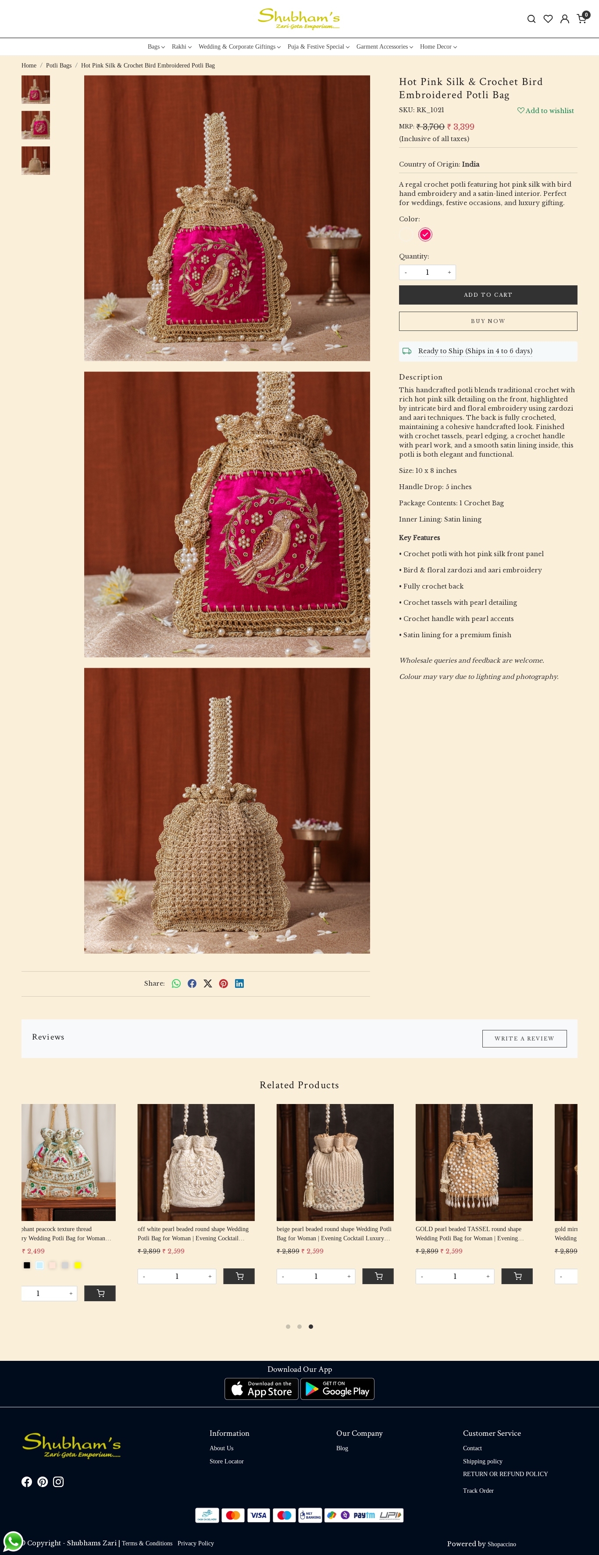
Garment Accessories (382, 46)
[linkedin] (239, 984)
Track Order (478, 1491)
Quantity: (414, 256)
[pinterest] (224, 984)
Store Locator (227, 1461)
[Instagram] (58, 1484)
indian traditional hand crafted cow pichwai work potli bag (503, 1234)
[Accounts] (564, 19)
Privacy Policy (196, 1543)
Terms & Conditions (147, 1543)
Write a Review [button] (525, 1039)
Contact (472, 1448)
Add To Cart (488, 295)
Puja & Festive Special (316, 46)
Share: (154, 983)
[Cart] (412, 1285)
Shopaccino (502, 1544)
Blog (342, 1448)
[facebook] (192, 984)
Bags (154, 46)
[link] (531, 19)
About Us (221, 1448)
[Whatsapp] (176, 984)
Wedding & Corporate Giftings (237, 46)
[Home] (299, 18)
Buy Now (488, 321)
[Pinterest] (43, 1484)
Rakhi (179, 46)
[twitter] (208, 984)
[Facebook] (27, 1484)
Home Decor (436, 46)
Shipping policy (483, 1461)
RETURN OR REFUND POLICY (505, 1474)
